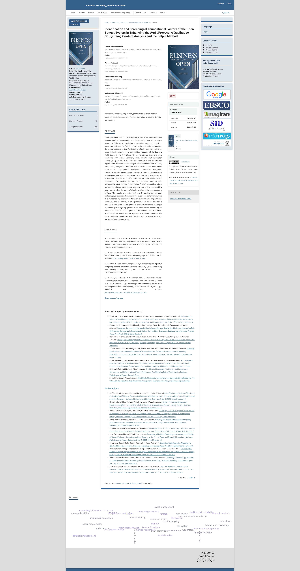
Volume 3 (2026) (211, 47)
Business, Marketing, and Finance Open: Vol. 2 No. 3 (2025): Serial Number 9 (153, 472)
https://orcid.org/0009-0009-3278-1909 (116, 88)
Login (229, 3)
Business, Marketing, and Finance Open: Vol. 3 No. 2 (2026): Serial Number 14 (163, 322)
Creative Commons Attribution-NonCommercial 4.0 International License (183, 180)
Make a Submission (79, 21)
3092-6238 (80, 69)
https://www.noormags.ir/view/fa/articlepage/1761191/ (125, 292)
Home (73, 13)
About (162, 13)
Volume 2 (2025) (211, 50)
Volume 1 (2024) (211, 52)
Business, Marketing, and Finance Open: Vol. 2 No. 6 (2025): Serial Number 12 (145, 455)
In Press (82, 13)
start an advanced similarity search (128, 483)
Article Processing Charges (121, 13)
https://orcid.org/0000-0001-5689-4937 (116, 105)
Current (91, 13)
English (205, 32)
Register (221, 3)
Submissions (102, 13)
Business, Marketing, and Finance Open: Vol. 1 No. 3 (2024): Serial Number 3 (164, 431)
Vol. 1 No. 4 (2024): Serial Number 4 (135, 23)
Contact (75, 24)
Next (191, 478)
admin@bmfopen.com (77, 90)
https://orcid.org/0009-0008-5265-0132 (116, 58)
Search (226, 13)
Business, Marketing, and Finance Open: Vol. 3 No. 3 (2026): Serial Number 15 (156, 399)
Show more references (114, 298)
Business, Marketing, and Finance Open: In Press (171, 366)
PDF (173, 95)
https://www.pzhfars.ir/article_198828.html (128, 258)
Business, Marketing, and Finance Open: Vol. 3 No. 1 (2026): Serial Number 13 (146, 417)
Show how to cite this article (180, 199)
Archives (153, 13)
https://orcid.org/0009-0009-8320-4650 (116, 71)
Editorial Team (140, 13)
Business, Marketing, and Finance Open (106, 5)
